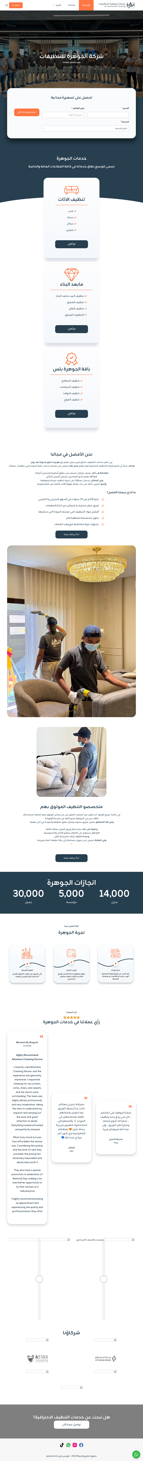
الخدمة (124, 122)
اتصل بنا (16, 5)
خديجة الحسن (116, 1139)
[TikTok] (62, 1445)
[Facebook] (81, 1445)
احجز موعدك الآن (27, 112)
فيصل (71, 1147)
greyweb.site (52, 1456)
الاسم (125, 108)
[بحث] (7, 5)
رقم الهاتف (77, 108)
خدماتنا (71, 5)
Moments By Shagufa (27, 1042)
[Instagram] (75, 1445)
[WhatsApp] (68, 1445)
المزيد (58, 5)
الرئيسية (86, 5)
